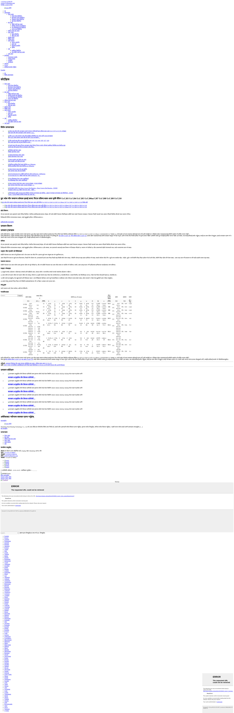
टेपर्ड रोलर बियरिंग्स (17, 16)
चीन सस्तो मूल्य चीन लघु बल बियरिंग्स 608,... (20, 142)
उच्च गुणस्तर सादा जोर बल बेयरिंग (17, 171)
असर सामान (11, 40)
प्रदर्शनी (10, 60)
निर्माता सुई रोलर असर (14, 152)
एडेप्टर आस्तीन (15, 42)
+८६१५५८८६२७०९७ (6, 1)
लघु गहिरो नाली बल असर (18, 52)
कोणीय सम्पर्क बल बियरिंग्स (19, 26)
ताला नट (14, 44)
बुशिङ (13, 47)
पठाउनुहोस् (3, 420)
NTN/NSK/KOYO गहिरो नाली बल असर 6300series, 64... (24, 175)
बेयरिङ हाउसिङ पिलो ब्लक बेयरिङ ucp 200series (21, 166)
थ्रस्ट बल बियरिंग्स (17, 29)
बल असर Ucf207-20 (64, 235)
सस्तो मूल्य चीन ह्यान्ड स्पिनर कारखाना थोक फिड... (21, 147)
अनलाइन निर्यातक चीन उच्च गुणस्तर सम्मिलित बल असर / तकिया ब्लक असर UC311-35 (29, 363)
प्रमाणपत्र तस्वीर (12, 57)
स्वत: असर (11, 32)
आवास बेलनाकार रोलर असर (15, 156)
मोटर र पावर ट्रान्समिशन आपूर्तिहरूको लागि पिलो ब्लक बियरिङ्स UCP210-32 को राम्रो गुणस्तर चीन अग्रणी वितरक (34, 365)
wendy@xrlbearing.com (8, 3)
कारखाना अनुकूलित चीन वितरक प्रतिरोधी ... (21, 377)
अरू (9, 49)
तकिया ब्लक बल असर (13, 31)
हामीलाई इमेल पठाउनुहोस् (7, 222)
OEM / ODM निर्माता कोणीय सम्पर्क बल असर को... (21, 194)
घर (5, 11)
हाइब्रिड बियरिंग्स (16, 50)
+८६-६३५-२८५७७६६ (9, 452)
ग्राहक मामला (11, 59)
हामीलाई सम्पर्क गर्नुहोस (10, 67)
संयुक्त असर (11, 37)
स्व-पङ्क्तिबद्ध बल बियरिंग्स (19, 27)
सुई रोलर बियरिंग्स (16, 21)
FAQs (6, 65)
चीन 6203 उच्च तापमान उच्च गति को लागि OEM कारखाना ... (24, 137)
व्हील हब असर (15, 35)
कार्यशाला (10, 62)
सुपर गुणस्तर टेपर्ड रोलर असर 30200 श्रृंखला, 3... (21, 185)
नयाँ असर (10, 54)
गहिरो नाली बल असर (17, 24)
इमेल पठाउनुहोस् (5, 475)
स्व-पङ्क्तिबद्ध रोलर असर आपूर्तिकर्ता (17, 180)
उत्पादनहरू (7, 12)
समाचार (6, 63)
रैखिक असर (11, 39)
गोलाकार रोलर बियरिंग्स (18, 19)
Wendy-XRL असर (6, 477)
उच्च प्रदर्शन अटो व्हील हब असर (16, 161)
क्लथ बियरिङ (15, 34)
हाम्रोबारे (6, 55)
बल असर (10, 22)
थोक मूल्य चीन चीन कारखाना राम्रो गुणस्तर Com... (21, 133)
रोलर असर (11, 14)
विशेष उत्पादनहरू (8, 75)
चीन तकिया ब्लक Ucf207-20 (78, 235)
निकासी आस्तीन (16, 45)
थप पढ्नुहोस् (4, 428)
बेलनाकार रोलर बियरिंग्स (18, 17)
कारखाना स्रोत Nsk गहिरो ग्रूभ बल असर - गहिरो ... (22, 190)
